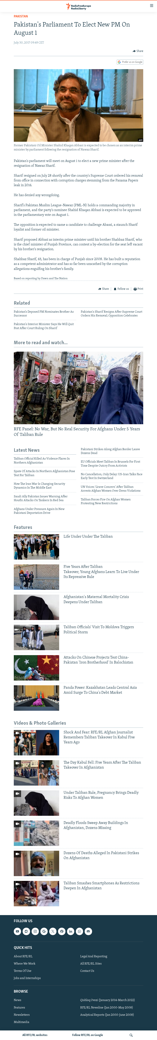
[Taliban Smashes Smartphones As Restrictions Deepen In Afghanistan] (36, 893)
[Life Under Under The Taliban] (36, 547)
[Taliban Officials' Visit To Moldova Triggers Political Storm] (36, 637)
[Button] (138, 51)
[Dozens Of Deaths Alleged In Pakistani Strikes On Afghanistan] (36, 863)
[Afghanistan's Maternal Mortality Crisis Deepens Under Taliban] (36, 607)
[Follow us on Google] (44, 931)
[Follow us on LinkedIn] (70, 931)
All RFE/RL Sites (91, 963)
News (17, 1000)
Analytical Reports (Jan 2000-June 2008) (107, 1015)
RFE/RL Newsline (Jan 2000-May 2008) (106, 1007)
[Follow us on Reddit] (26, 931)
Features (19, 1007)
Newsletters (22, 1015)
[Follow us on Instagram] (35, 931)
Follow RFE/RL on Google (87, 1035)
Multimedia (21, 1022)
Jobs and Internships (27, 978)
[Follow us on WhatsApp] (79, 931)
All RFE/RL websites (34, 1035)
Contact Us (87, 971)
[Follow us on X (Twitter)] (52, 931)
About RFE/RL (23, 956)
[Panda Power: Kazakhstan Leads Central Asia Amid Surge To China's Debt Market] (36, 698)
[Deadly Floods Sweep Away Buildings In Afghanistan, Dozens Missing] (36, 833)
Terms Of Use (22, 971)
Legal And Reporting (93, 956)
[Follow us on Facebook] (61, 931)
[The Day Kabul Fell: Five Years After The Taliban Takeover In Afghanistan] (36, 773)
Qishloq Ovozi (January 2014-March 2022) (107, 1000)
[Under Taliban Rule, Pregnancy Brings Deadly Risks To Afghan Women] (36, 803)
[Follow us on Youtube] (17, 931)
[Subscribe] (88, 931)
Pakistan (21, 16)
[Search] (131, 1035)
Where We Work (24, 963)
